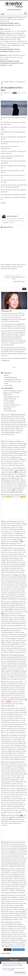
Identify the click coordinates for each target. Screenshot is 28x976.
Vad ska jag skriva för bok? (11, 396)
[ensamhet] (14, 108)
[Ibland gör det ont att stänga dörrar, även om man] (14, 800)
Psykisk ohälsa (8, 385)
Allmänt (11, 81)
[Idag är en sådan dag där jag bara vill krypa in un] (14, 533)
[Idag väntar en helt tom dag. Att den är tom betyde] (14, 854)
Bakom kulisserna (20, 281)
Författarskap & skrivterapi (12, 381)
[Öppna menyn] (25, 13)
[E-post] (3, 14)
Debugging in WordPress (13, 17)
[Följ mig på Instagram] (7, 14)
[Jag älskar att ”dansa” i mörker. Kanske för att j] (14, 881)
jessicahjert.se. (5, 319)
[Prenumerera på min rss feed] (2, 14)
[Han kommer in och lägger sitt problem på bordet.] (14, 587)
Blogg (6, 81)
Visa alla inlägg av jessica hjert (9, 222)
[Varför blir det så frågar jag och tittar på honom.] (14, 747)
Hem (2, 81)
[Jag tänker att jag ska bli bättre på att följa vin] (14, 774)
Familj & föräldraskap (10, 377)
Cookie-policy (11, 969)
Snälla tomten (8, 394)
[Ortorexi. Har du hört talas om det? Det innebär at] (14, 720)
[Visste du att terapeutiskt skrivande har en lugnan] (14, 614)
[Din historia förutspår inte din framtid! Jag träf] (14, 907)
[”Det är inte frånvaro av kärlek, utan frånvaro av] (14, 453)
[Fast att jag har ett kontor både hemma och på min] (14, 480)
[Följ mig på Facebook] (6, 14)
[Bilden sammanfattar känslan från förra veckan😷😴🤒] (14, 507)
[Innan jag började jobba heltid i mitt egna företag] (14, 640)
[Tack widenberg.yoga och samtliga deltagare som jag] (14, 694)
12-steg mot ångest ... (10, 403)
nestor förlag (6, 953)
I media (6, 383)
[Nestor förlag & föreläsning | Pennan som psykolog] (14, 4)
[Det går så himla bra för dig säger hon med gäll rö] (14, 560)
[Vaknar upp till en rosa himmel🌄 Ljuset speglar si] (14, 827)
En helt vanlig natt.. (9, 401)
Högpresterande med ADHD (12, 392)
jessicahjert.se (5, 360)
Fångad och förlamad (10, 399)
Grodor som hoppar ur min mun (13, 390)
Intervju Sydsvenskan (10, 411)
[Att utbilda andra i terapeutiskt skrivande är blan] (14, 934)
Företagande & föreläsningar (12, 379)
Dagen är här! (7, 408)
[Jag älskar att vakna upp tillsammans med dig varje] (14, 667)
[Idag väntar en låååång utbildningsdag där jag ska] (14, 427)
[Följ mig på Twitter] (5, 14)
